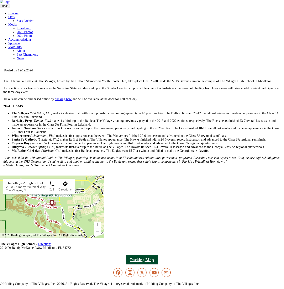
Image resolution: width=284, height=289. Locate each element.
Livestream (24, 28)
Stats (11, 17)
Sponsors (14, 43)
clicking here (63, 99)
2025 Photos (25, 32)
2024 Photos (25, 35)
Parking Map (142, 259)
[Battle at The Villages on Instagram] (130, 272)
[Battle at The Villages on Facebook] (117, 272)
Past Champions (27, 54)
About (21, 50)
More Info (15, 47)
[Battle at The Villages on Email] (166, 272)
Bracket (13, 13)
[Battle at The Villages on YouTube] (154, 272)
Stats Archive (25, 20)
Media (12, 24)
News (20, 58)
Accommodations (19, 39)
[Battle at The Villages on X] (142, 272)
